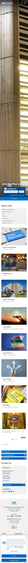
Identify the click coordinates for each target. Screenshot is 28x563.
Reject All (14, 556)
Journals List (5, 218)
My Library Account (7, 211)
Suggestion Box (7, 484)
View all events (5, 444)
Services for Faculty (7, 223)
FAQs (3, 214)
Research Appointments (8, 455)
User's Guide (21, 195)
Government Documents (8, 220)
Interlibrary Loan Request (8, 209)
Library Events (5, 458)
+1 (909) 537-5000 (14, 511)
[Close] (26, 537)
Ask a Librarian (6, 451)
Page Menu (14, 198)
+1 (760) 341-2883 (14, 523)
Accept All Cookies (14, 560)
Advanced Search (14, 195)
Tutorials (4, 216)
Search (21, 191)
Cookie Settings (14, 551)
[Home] (6, 3)
